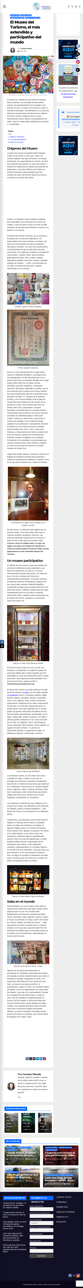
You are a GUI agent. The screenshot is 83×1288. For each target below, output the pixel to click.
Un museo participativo (18, 139)
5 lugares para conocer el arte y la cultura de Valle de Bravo (60, 1155)
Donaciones (61, 1222)
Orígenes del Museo (17, 137)
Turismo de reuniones (66, 1175)
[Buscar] (80, 6)
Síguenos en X (62, 1217)
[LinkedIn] (19, 1097)
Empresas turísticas (24, 1147)
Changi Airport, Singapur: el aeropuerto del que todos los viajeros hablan (21, 1155)
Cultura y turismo (51, 1147)
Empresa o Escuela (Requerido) (40, 1227)
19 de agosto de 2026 (55, 1184)
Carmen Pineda (26, 48)
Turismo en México (51, 1150)
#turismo (65, 119)
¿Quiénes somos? (63, 1197)
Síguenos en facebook (65, 1212)
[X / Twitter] (72, 6)
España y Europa (26, 15)
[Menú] (4, 6)
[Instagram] (76, 6)
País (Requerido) (35, 1241)
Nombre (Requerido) (36, 1206)
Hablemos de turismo (17, 17)
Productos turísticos (33, 17)
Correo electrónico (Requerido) (40, 1213)
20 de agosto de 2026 (16, 1181)
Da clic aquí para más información (69, 94)
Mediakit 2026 (62, 1207)
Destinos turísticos (65, 1147)
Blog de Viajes (15, 15)
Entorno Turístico (27, 1128)
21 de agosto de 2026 (16, 1159)
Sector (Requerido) (36, 1220)
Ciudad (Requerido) (36, 1234)
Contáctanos (61, 1202)
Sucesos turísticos (13, 1172)
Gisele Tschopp (43, 1128)
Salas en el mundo (16, 142)
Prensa (68, 1184)
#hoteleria (73, 119)
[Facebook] (69, 6)
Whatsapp (33, 1248)
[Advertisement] (28, 199)
